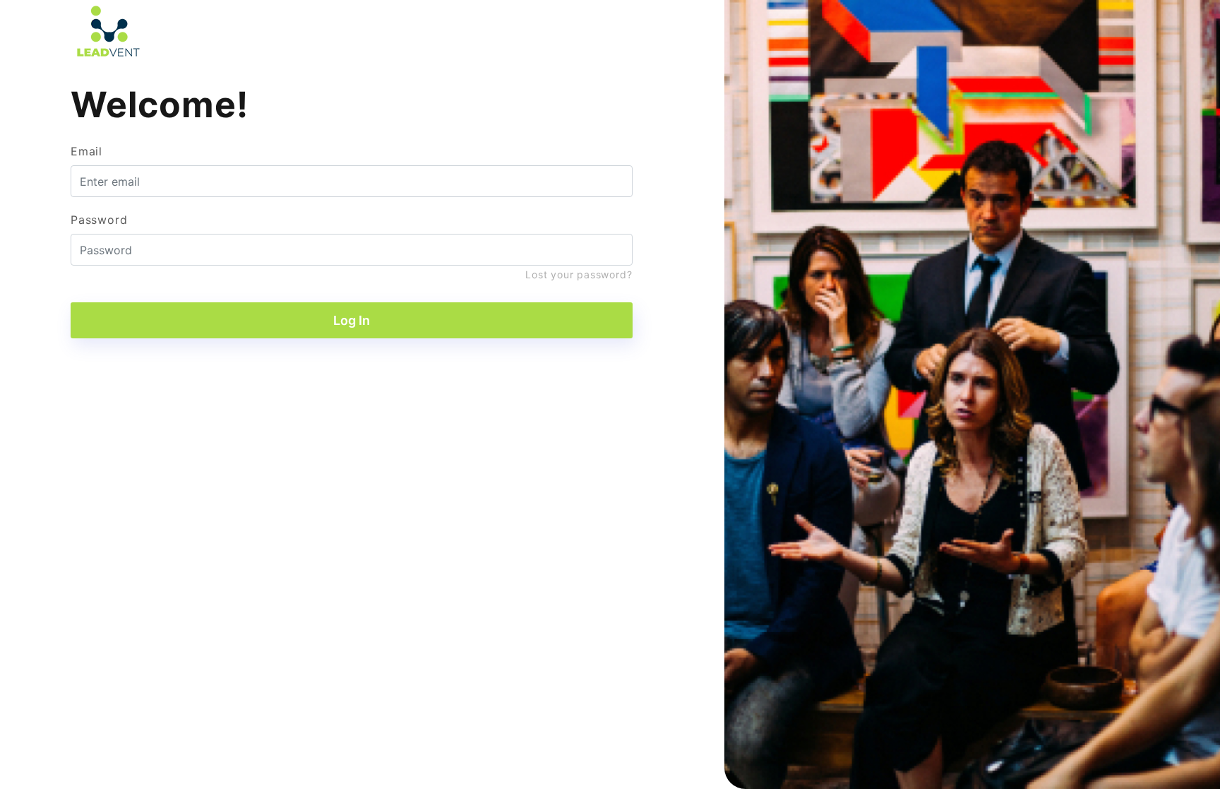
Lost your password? (578, 274)
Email (86, 151)
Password (99, 220)
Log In (351, 320)
